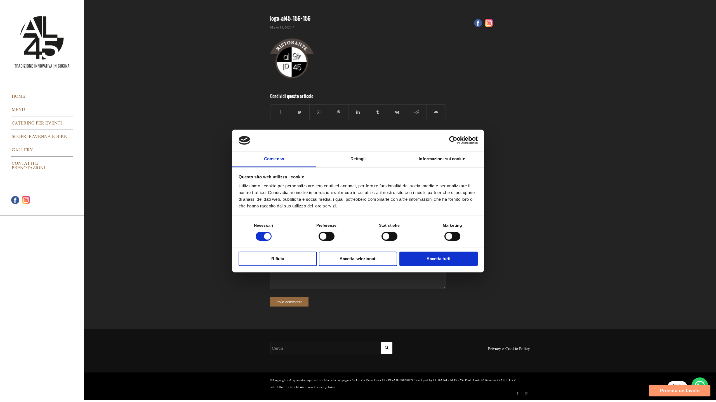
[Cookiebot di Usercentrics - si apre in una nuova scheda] (453, 140)
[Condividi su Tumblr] (377, 112)
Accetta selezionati (358, 258)
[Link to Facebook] (518, 393)
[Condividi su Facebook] (280, 112)
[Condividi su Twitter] (299, 112)
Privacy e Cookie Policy (509, 348)
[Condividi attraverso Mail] (436, 112)
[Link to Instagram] (526, 393)
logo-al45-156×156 (290, 18)
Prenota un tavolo (679, 390)
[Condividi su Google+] (319, 112)
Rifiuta (277, 258)
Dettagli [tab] (358, 158)
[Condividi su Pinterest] (338, 112)
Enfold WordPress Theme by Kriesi (312, 387)
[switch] (327, 236)
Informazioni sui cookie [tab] (442, 158)
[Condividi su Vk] (397, 112)
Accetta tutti (438, 258)
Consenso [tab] (274, 158)
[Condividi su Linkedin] (358, 112)
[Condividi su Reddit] (416, 112)
